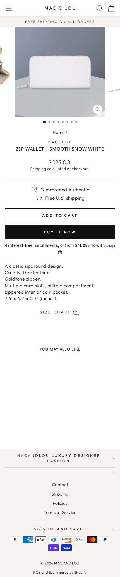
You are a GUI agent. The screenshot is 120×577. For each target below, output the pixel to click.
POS (36, 572)
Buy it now (60, 232)
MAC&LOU (60, 142)
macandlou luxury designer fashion (58, 458)
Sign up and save (59, 529)
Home (59, 132)
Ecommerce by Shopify (68, 572)
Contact (60, 484)
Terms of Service (60, 512)
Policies (60, 503)
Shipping (38, 168)
